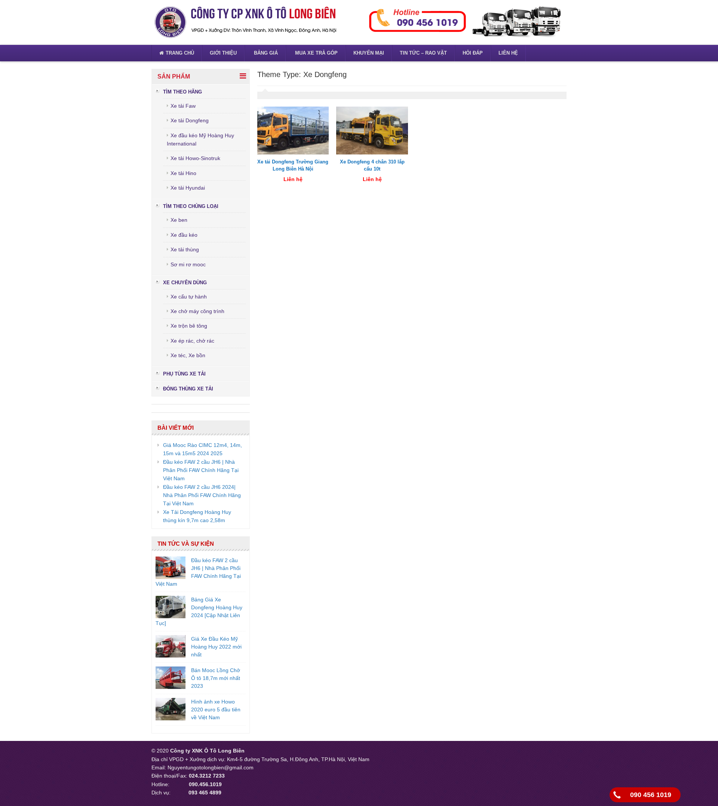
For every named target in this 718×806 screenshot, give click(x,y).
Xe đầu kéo (184, 235)
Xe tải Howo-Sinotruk (195, 158)
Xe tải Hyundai (188, 188)
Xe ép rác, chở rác (192, 341)
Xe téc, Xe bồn (188, 355)
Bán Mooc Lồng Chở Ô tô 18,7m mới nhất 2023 (215, 678)
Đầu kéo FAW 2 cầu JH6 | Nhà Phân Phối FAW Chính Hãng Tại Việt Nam (201, 470)
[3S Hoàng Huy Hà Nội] (244, 22)
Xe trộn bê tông (189, 326)
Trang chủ (180, 53)
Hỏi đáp (473, 53)
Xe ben (179, 220)
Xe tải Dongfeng (190, 120)
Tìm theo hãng (182, 92)
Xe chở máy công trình (197, 311)
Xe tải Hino (183, 173)
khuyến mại (368, 53)
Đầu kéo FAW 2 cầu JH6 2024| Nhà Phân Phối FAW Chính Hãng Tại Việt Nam (202, 495)
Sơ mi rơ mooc (188, 264)
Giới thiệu (223, 53)
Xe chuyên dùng (185, 282)
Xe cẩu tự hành (189, 297)
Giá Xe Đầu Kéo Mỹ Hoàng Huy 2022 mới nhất (216, 647)
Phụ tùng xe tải (184, 374)
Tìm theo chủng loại (190, 206)
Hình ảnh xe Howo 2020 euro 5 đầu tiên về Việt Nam (215, 709)
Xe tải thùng (185, 249)
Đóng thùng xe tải (188, 389)
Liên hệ (508, 53)
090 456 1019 (650, 795)
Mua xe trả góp (316, 53)
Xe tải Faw (183, 106)
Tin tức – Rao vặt (423, 53)
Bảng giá (265, 53)
